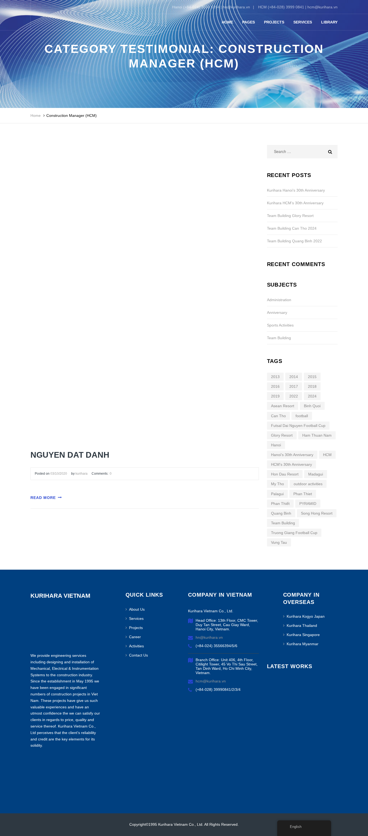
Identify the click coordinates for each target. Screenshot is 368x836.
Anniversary (277, 312)
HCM (327, 455)
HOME (227, 22)
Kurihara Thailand (302, 625)
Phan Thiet (302, 494)
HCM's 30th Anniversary (291, 464)
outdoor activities (308, 484)
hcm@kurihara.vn (211, 681)
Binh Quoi (312, 406)
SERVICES (302, 22)
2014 (293, 377)
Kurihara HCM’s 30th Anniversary (295, 203)
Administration (279, 300)
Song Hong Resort (316, 513)
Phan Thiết (280, 503)
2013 (275, 377)
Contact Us (138, 655)
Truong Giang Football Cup (294, 533)
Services (136, 618)
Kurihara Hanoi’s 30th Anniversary (296, 190)
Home (35, 115)
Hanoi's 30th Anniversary (292, 455)
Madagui (315, 474)
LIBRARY (329, 22)
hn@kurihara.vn (209, 637)
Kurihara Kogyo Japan (306, 616)
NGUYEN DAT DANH (69, 454)
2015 (312, 377)
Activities (136, 646)
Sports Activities (280, 325)
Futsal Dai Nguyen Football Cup (298, 425)
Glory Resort (282, 435)
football (302, 416)
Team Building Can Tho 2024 (292, 228)
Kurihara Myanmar (302, 644)
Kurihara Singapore (303, 635)
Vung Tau (279, 542)
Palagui (277, 494)
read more (43, 497)
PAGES (248, 22)
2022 (293, 396)
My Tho (277, 484)
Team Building (279, 338)
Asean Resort (282, 406)
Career (135, 637)
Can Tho (278, 416)
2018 (312, 386)
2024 (312, 396)
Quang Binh (281, 513)
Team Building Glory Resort (290, 215)
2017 (293, 386)
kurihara (81, 473)
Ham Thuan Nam (317, 435)
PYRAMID (307, 503)
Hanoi (276, 445)
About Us (137, 609)
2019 (275, 396)
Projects (136, 628)
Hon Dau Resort (284, 474)
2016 (275, 386)
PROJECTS (274, 22)
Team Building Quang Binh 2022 (294, 241)
